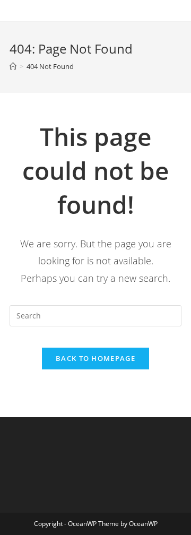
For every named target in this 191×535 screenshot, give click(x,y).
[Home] (13, 66)
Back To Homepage (95, 358)
